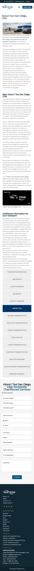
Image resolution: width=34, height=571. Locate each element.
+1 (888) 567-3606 (12, 561)
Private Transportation (17, 330)
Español (28, 1)
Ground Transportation (17, 316)
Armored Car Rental (17, 374)
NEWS (4, 498)
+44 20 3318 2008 (13, 563)
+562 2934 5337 (9, 1)
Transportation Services (17, 272)
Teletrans (26, 207)
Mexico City (6, 522)
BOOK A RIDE (27, 7)
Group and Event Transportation (17, 366)
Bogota (5, 513)
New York (6, 526)
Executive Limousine (17, 359)
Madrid (5, 520)
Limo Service (17, 279)
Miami (4, 524)
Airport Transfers (17, 301)
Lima (4, 517)
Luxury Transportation (17, 345)
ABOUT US (6, 496)
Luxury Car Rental (17, 286)
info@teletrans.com (19, 1)
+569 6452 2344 (11, 559)
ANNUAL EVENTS (7, 503)
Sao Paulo (6, 530)
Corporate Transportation (17, 352)
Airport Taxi (17, 308)
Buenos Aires (7, 515)
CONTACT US (7, 501)
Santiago (6, 528)
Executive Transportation (17, 323)
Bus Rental (17, 294)
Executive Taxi (17, 337)
